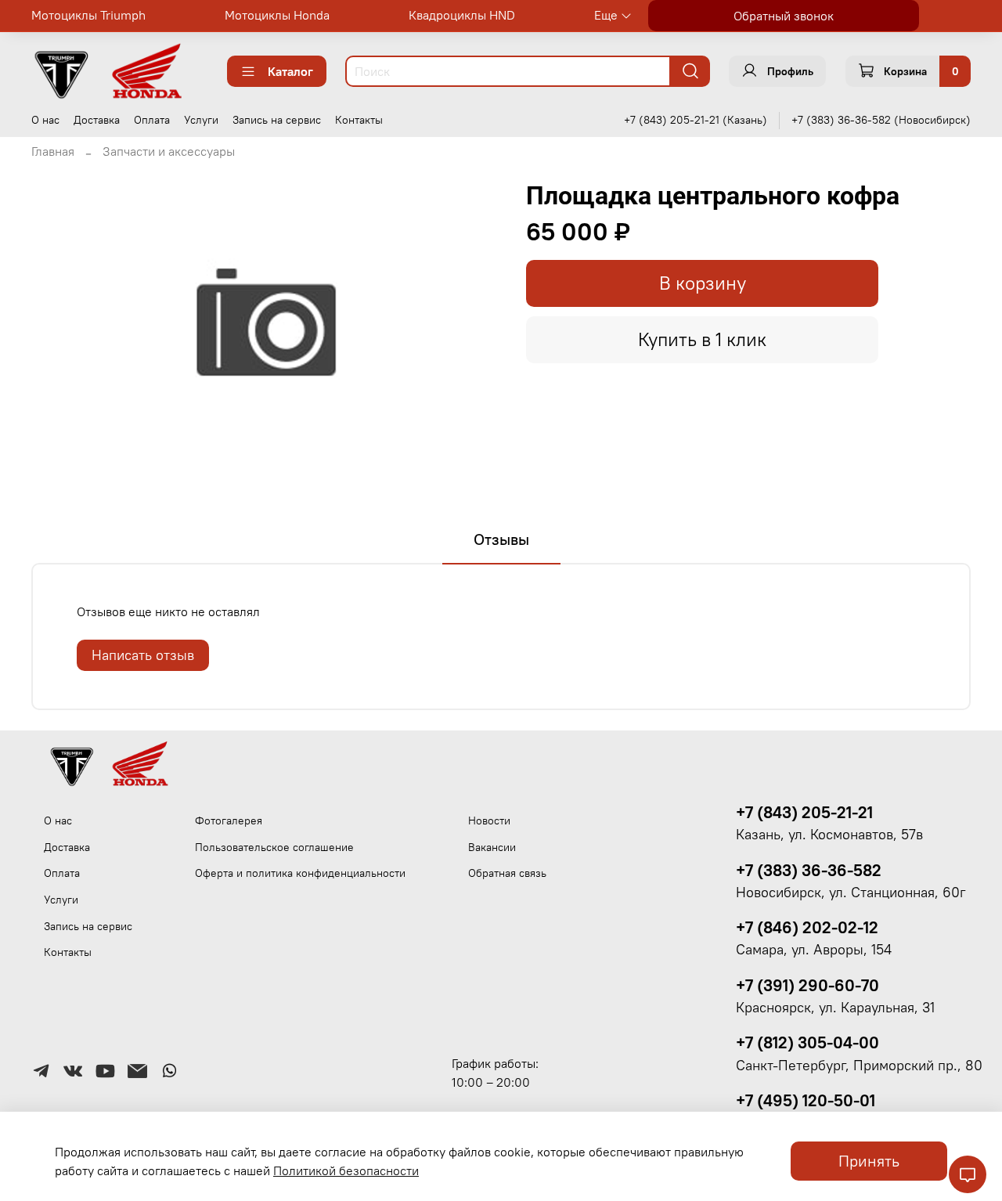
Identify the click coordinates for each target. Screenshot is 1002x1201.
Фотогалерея (228, 820)
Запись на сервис (276, 120)
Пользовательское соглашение (274, 847)
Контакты (359, 120)
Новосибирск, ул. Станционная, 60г (851, 892)
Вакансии (492, 847)
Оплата (152, 120)
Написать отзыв (143, 655)
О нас (45, 120)
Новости (489, 820)
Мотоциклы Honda (277, 15)
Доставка (97, 120)
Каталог (290, 71)
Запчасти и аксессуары (169, 151)
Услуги (201, 120)
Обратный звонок (783, 15)
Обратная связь (507, 873)
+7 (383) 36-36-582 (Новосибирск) (881, 120)
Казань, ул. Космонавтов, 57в (829, 834)
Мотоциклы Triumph (88, 15)
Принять (868, 1160)
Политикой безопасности (346, 1170)
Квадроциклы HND (462, 15)
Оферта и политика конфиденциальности (300, 873)
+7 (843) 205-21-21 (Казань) (695, 120)
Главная (52, 151)
